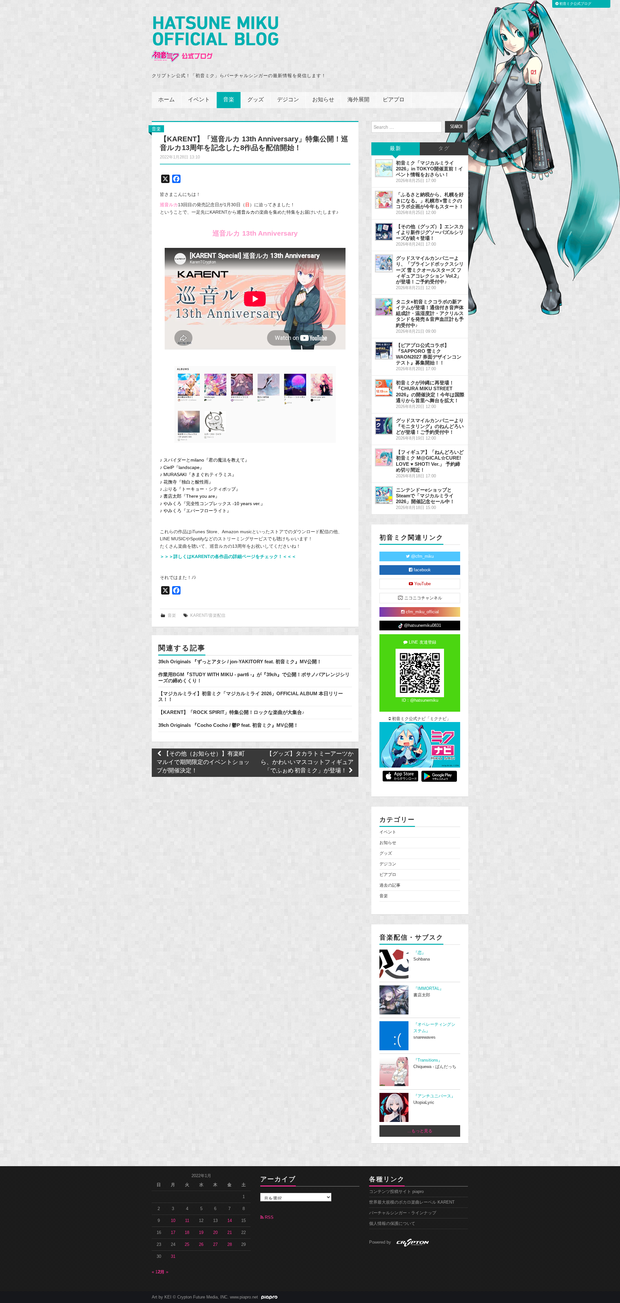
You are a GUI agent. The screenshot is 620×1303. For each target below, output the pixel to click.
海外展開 (358, 99)
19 (201, 1232)
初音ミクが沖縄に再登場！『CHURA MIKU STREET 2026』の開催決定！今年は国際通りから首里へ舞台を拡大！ (430, 391)
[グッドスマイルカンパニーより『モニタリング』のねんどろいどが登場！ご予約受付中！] (384, 426)
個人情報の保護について (392, 1223)
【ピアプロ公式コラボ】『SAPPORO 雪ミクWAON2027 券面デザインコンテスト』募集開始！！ (428, 353)
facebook (421, 570)
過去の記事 (389, 885)
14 (229, 1220)
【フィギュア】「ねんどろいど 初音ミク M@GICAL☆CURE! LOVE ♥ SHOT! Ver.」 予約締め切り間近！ (430, 460)
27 (215, 1244)
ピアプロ (394, 99)
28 (229, 1244)
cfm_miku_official (422, 612)
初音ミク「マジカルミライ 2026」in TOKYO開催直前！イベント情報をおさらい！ (429, 168)
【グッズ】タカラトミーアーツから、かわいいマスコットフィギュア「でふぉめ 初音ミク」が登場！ (307, 762)
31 (173, 1256)
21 (229, 1232)
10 (173, 1220)
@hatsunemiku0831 (422, 625)
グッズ (255, 99)
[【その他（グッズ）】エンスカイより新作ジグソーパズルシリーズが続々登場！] (384, 232)
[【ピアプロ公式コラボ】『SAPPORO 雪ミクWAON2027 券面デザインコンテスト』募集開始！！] (384, 350)
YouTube (422, 584)
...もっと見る (420, 1131)
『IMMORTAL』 (428, 988)
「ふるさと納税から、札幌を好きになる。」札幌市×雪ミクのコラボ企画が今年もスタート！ (430, 200)
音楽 (228, 99)
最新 (395, 148)
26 (201, 1244)
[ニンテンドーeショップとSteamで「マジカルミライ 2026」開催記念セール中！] (384, 495)
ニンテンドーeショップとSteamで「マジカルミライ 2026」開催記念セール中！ (425, 495)
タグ (444, 148)
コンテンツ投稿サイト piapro (396, 1191)
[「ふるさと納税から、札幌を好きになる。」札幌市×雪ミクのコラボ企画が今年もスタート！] (384, 200)
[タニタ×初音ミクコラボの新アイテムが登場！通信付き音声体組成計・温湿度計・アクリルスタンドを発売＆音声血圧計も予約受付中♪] (384, 307)
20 (215, 1232)
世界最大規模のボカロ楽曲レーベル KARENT (412, 1202)
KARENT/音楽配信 (207, 615)
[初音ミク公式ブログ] (215, 39)
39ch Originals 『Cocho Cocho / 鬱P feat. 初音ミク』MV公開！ (228, 725)
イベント (199, 99)
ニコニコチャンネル (422, 598)
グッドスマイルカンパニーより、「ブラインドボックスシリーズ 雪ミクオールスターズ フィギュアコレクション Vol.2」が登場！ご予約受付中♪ (430, 269)
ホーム (166, 99)
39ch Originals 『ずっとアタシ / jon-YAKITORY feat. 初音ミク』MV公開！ (240, 661)
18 (187, 1232)
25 (187, 1244)
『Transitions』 (427, 1060)
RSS (269, 1217)
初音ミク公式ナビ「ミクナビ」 (421, 719)
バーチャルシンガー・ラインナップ (402, 1213)
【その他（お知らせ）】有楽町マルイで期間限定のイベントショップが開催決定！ (203, 762)
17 (173, 1232)
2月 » (163, 1272)
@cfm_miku (422, 556)
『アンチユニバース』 (434, 1096)
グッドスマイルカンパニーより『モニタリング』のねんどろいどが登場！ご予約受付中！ (430, 426)
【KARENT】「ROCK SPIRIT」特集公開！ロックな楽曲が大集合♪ (231, 712)
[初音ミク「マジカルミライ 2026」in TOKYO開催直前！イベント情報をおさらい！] (384, 168)
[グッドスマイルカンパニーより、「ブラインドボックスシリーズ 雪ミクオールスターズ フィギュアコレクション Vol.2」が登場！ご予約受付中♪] (384, 263)
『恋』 (419, 953)
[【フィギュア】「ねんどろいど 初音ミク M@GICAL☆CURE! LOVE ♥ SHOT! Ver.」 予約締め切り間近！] (384, 457)
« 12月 (158, 1272)
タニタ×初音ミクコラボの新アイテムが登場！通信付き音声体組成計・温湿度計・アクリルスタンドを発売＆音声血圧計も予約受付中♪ (430, 313)
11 (187, 1220)
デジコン (288, 99)
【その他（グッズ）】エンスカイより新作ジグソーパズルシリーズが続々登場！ (430, 232)
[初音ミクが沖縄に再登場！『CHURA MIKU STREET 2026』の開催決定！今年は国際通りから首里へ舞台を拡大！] (384, 388)
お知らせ (323, 99)
